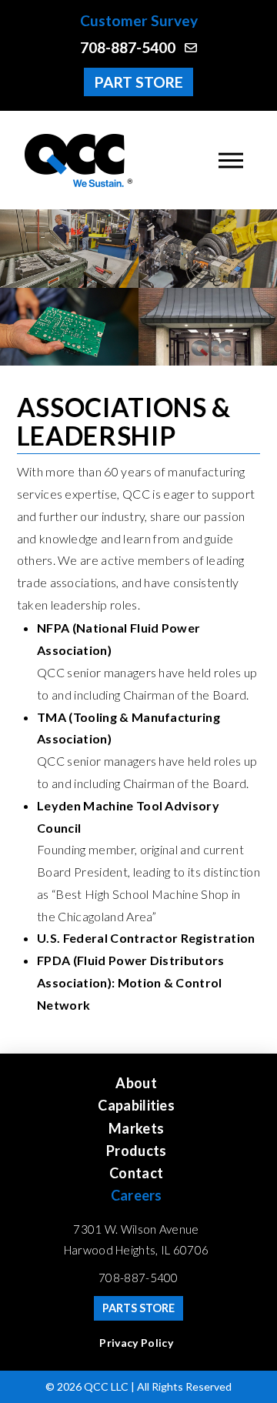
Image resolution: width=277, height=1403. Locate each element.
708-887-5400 (138, 1277)
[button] (230, 160)
